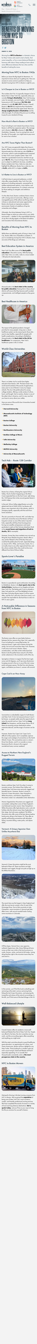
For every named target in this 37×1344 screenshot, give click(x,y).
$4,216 (14, 130)
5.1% (29, 151)
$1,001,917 (17, 104)
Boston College (9, 420)
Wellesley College (10, 444)
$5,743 (28, 130)
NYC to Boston (16, 55)
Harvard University (11, 409)
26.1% (10, 106)
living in (10, 98)
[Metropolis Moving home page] (7, 4)
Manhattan (18, 98)
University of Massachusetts (14, 454)
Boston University (10, 425)
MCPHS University (10, 449)
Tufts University (9, 439)
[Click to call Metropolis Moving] (30, 4)
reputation (27, 1097)
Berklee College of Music (13, 435)
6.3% (5, 168)
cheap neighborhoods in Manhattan (15, 111)
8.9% (25, 168)
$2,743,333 (26, 102)
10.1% (7, 160)
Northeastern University (13, 430)
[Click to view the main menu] (34, 5)
